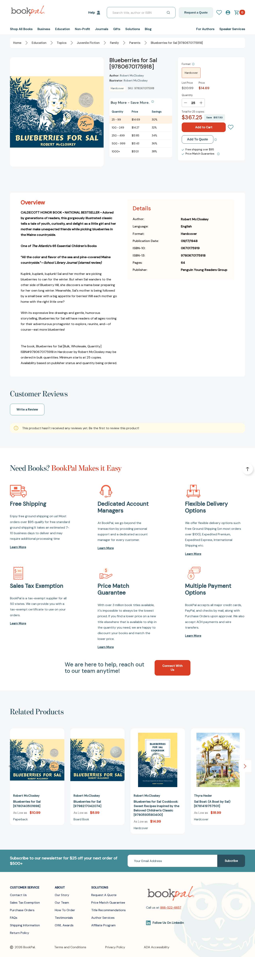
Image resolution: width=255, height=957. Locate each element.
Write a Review (27, 409)
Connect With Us (172, 668)
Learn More (18, 547)
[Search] (168, 13)
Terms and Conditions (70, 947)
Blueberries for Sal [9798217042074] (87, 803)
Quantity (187, 95)
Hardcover (191, 72)
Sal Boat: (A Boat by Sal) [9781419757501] (212, 803)
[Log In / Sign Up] (220, 12)
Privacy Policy (115, 947)
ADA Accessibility (156, 947)
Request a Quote (196, 12)
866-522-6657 (170, 908)
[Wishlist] (230, 127)
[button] (245, 766)
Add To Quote (197, 139)
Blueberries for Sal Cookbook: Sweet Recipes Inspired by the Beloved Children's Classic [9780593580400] (156, 808)
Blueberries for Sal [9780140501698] (27, 803)
